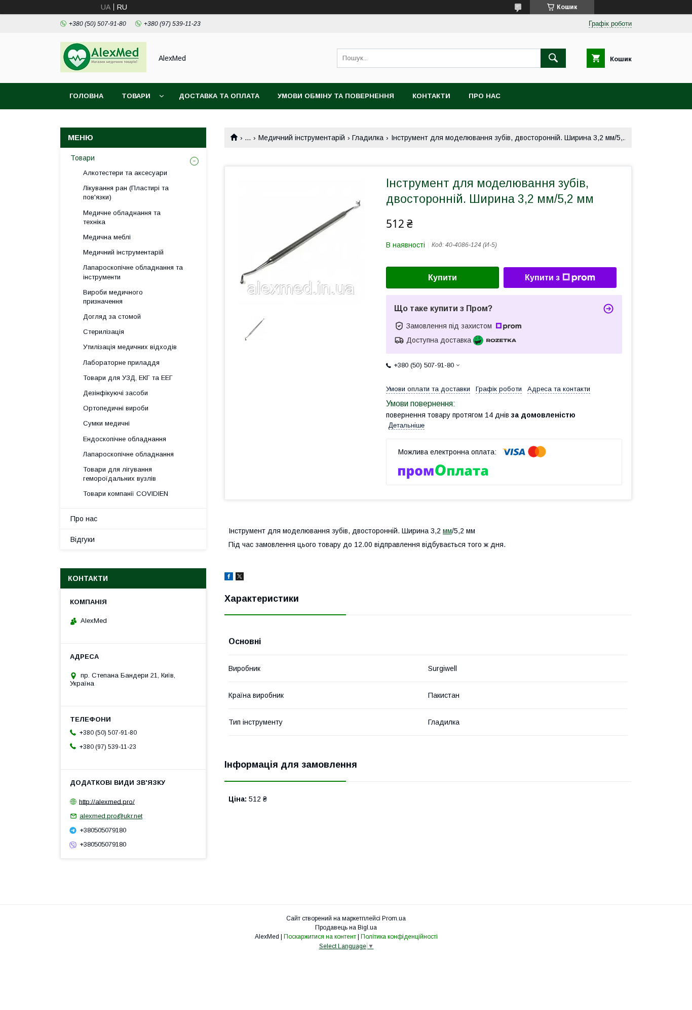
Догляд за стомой (112, 316)
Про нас (485, 96)
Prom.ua (394, 918)
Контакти (431, 96)
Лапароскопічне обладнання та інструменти (133, 272)
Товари (136, 96)
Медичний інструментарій (301, 138)
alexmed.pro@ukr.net (111, 816)
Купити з (542, 277)
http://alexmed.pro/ (107, 801)
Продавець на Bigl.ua (346, 927)
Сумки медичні (106, 423)
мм (447, 531)
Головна (86, 96)
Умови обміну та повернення (336, 96)
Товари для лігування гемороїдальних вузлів (119, 474)
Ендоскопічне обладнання (124, 439)
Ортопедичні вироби (115, 408)
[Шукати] (553, 58)
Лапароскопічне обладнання (128, 454)
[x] (240, 578)
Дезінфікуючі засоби (115, 393)
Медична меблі (107, 237)
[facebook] (228, 578)
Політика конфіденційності (399, 936)
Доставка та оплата (219, 96)
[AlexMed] (103, 70)
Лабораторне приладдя (121, 362)
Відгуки (82, 539)
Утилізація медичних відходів (130, 347)
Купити (442, 277)
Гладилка (367, 138)
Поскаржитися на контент (320, 936)
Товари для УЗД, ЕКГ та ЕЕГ (128, 378)
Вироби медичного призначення (113, 296)
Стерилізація (103, 331)
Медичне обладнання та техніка (122, 217)
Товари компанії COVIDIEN (125, 493)
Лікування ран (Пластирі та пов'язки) (126, 192)
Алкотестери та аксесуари (125, 173)
